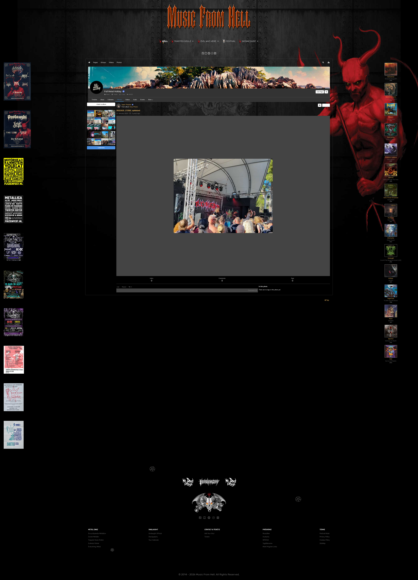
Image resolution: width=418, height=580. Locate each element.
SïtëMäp (322, 543)
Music (108, 94)
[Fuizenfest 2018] (13, 247)
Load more (101, 147)
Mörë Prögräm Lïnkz (270, 547)
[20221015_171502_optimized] (104, 120)
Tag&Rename (267, 543)
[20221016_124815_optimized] (90, 120)
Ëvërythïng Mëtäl (94, 547)
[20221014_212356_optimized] (90, 127)
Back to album (101, 104)
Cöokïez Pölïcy (325, 540)
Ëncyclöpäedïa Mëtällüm (97, 533)
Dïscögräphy (153, 537)
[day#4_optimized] (97, 141)
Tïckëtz (207, 537)
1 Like (123, 94)
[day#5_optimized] (111, 120)
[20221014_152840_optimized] (104, 134)
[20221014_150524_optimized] (111, 134)
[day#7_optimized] (90, 113)
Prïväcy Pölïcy (325, 537)
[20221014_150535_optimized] (90, 141)
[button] (323, 62)
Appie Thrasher (126, 104)
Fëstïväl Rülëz (325, 533)
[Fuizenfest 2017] (14, 284)
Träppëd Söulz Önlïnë (96, 540)
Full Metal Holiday (112, 91)
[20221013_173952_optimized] (111, 141)
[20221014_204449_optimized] (111, 127)
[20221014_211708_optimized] (90, 134)
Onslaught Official (155, 533)
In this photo (263, 286)
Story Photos (134, 107)
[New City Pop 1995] (14, 435)
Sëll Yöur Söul (209, 533)
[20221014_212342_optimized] (104, 127)
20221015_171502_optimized (128, 110)
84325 (130, 94)
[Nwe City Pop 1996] (14, 397)
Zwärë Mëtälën (93, 537)
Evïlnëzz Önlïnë (93, 543)
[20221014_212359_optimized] (97, 127)
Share (326, 105)
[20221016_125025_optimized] (111, 113)
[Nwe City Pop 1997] (14, 360)
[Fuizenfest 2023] (13, 172)
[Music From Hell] (209, 16)
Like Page (320, 92)
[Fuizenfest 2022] (13, 209)
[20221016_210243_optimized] (97, 113)
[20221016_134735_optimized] (104, 113)
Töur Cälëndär (154, 540)
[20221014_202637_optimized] (97, 134)
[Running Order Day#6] (97, 120)
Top (327, 300)
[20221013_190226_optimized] (104, 141)
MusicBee (266, 533)
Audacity (266, 537)
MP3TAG (266, 540)
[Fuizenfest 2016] (13, 322)
